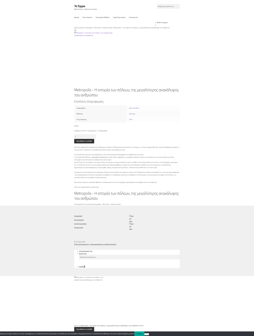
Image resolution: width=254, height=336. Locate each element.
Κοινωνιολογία (88, 204)
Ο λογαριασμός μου (85, 251)
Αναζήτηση (83, 254)
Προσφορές (78, 216)
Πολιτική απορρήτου (81, 244)
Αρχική (76, 17)
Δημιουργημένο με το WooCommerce (103, 244)
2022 (130, 119)
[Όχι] (146, 334)
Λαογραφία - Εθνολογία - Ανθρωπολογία (98, 28)
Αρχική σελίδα (79, 28)
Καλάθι (82, 267)
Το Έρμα (79, 6)
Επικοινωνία (133, 17)
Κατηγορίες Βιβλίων (103, 17)
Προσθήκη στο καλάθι (84, 141)
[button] (75, 30)
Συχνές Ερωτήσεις (119, 17)
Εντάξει (139, 334)
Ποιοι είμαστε (87, 17)
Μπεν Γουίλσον (134, 108)
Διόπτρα (132, 114)
